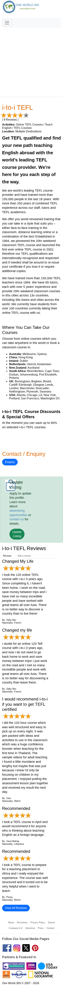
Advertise (30, 928)
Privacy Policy (37, 922)
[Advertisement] (31, 60)
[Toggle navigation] (7, 22)
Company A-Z (16, 928)
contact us (16, 519)
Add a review (24, 555)
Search (51, 922)
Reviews (7, 555)
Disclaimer (22, 922)
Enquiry (10, 462)
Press (41, 928)
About (11, 922)
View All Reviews (16, 907)
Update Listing (17, 534)
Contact (50, 928)
